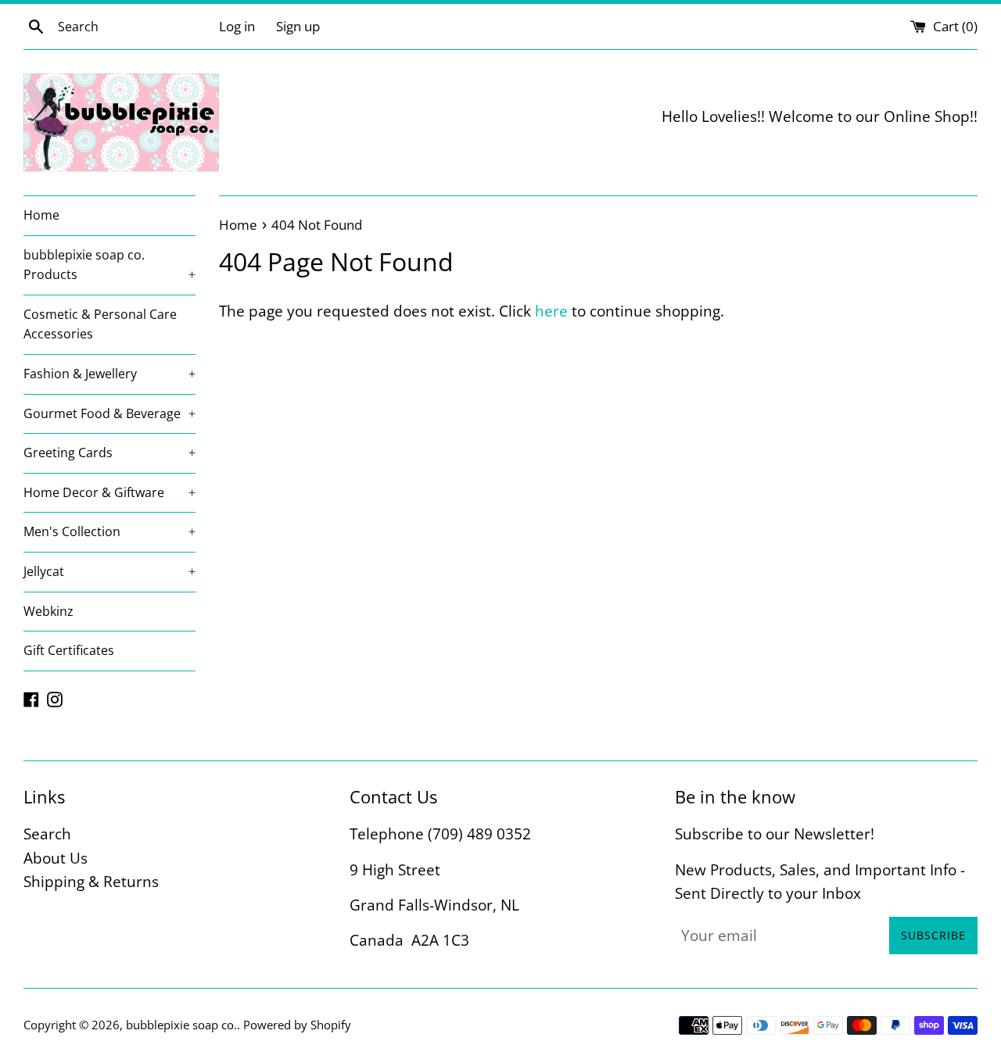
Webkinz (48, 611)
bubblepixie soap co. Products (109, 265)
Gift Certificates (68, 650)
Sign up (298, 26)
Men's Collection (109, 531)
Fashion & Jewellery (109, 373)
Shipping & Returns (91, 881)
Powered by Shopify (297, 1024)
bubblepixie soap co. (181, 1024)
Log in (237, 26)
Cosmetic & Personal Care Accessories (100, 324)
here (551, 311)
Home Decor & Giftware (109, 492)
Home (41, 215)
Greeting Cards (109, 452)
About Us (55, 858)
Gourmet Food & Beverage (109, 413)
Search (47, 834)
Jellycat (109, 571)
